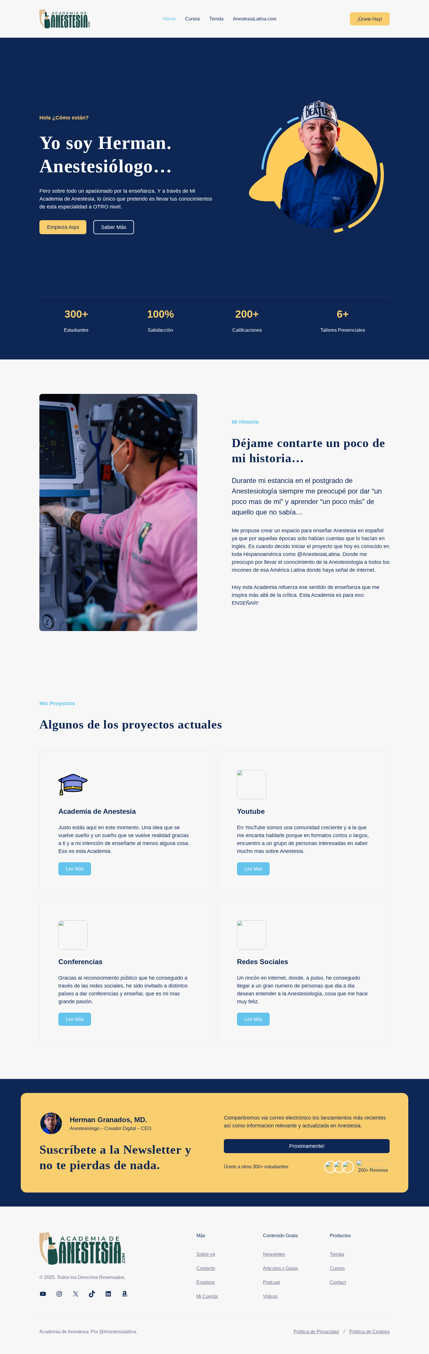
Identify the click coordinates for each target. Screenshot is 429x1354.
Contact (338, 1282)
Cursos (337, 1268)
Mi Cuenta (207, 1296)
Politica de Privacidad (316, 1331)
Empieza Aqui (63, 227)
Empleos (205, 1282)
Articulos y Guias (280, 1268)
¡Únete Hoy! (369, 19)
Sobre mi (205, 1254)
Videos (270, 1296)
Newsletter (274, 1254)
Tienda (337, 1254)
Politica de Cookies (369, 1331)
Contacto (205, 1268)
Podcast (271, 1282)
